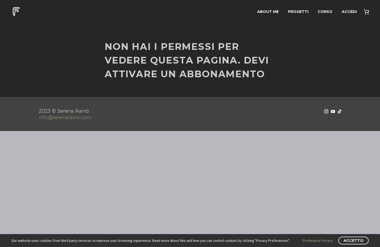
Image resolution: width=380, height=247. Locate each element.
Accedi (349, 11)
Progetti (298, 11)
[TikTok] (340, 111)
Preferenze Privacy (318, 240)
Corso (325, 11)
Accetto (353, 240)
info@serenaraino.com (65, 117)
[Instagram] (326, 111)
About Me (268, 11)
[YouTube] (333, 111)
